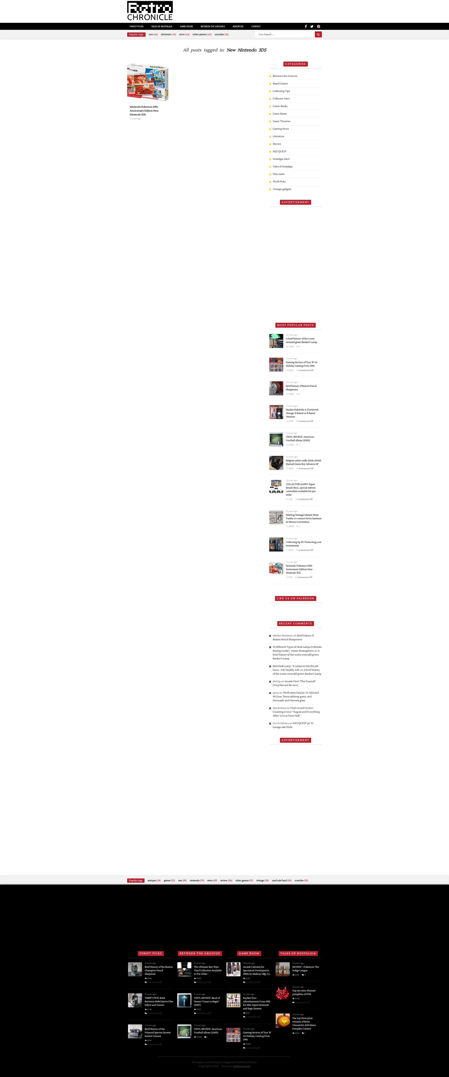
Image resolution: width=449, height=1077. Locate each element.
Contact (256, 26)
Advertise (238, 26)
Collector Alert (281, 98)
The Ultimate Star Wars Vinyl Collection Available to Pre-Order (208, 970)
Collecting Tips (281, 91)
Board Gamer (280, 83)
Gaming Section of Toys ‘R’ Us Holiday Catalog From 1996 (257, 1036)
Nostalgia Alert (281, 159)
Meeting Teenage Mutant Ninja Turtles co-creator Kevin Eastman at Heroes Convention (304, 518)
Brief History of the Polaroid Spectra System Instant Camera (158, 1033)
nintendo (168, 34)
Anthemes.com (241, 1066)
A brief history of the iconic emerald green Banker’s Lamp (296, 654)
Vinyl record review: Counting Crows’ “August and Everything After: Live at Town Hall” (296, 712)
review (226, 880)
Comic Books (280, 106)
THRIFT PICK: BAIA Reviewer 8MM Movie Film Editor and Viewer (159, 1001)
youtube (222, 34)
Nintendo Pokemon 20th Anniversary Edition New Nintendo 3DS (299, 569)
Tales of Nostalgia (161, 26)
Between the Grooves (213, 26)
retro (184, 34)
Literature (278, 136)
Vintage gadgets (282, 189)
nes (153, 34)
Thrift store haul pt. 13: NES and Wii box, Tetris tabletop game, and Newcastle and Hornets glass (296, 696)
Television (278, 174)
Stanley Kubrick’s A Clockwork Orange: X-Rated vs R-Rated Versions (302, 413)
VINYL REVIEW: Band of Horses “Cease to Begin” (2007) (207, 1001)
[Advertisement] (295, 263)
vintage (262, 880)
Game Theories (281, 121)
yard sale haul (281, 880)
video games (202, 34)
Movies (277, 144)
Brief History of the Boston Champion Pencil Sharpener (159, 970)
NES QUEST (280, 151)
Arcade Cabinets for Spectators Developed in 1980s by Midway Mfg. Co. (256, 970)
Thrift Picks (136, 26)
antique (154, 880)
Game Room (186, 26)
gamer (169, 880)
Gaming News (281, 129)
